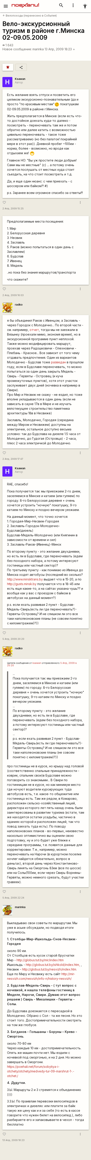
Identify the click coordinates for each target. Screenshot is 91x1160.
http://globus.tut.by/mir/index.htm (40, 960)
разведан (58, 362)
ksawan (36, 663)
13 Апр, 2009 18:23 (60, 49)
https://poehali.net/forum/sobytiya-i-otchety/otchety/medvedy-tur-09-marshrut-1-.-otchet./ (40, 1071)
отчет (34, 330)
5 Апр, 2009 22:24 (13, 897)
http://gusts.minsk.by (21, 584)
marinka (38, 49)
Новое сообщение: (17, 49)
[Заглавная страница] (25, 3)
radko (19, 304)
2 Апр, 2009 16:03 (13, 295)
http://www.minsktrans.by (25, 579)
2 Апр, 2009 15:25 (13, 208)
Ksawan (20, 79)
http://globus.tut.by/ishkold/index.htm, (53, 965)
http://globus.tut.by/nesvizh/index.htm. (49, 969)
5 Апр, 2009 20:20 (13, 639)
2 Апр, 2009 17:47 (12, 459)
